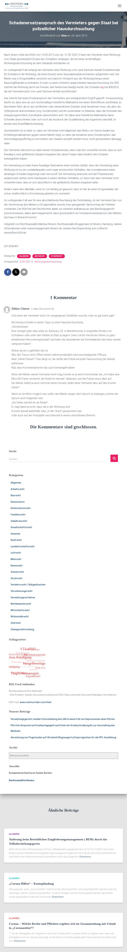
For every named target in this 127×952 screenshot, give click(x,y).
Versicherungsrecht (21, 591)
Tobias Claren (20, 308)
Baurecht (16, 495)
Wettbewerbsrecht (21, 603)
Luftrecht (16, 552)
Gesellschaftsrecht (21, 527)
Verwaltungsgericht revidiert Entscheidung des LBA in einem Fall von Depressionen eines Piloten (63, 719)
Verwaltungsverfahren (23, 597)
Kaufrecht (16, 540)
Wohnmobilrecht (20, 616)
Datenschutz (18, 502)
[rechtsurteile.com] (18, 6)
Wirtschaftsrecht (20, 610)
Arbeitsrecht (17, 489)
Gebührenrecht (19, 521)
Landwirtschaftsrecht (23, 546)
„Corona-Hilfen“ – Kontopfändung (31, 883)
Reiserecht (16, 565)
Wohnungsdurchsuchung (48, 261)
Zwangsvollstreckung (22, 629)
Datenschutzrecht (21, 508)
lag (102, 87)
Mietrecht (40, 256)
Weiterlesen (85, 856)
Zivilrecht (16, 623)
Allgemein (23, 256)
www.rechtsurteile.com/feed (35, 702)
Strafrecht (57, 256)
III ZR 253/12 (26, 261)
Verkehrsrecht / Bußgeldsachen (28, 584)
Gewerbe (15, 533)
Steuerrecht (17, 572)
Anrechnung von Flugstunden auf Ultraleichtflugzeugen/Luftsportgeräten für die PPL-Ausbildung (63, 737)
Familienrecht (18, 514)
